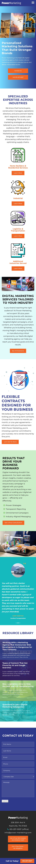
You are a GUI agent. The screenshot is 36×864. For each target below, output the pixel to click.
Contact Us (18, 71)
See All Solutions (18, 351)
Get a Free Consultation (13, 523)
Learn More (18, 173)
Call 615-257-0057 (18, 77)
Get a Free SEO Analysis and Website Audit (18, 839)
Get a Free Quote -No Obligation (18, 847)
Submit (5, 801)
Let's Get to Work (10, 442)
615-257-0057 (27, 861)
